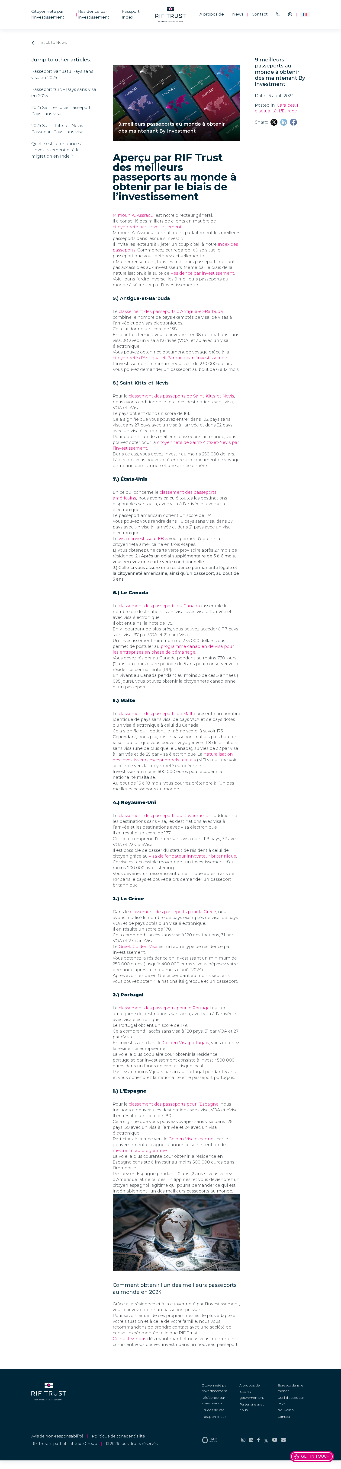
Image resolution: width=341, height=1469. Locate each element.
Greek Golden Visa (138, 946)
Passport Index (131, 14)
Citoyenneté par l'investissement (47, 14)
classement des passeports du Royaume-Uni (166, 815)
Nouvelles (285, 1410)
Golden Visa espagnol (192, 1138)
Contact (260, 14)
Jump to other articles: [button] (61, 60)
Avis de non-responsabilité (57, 1436)
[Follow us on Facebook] (258, 1440)
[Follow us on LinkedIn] (251, 1440)
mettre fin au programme (140, 1150)
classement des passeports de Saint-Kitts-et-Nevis (181, 396)
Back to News (53, 42)
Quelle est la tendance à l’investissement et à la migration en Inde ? (57, 150)
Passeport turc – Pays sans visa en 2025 (63, 92)
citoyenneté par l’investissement (147, 226)
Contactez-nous (129, 1338)
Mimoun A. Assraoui (133, 215)
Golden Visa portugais (186, 1042)
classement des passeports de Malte (157, 713)
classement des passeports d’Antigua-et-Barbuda (171, 311)
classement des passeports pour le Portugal (165, 1008)
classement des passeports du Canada (159, 605)
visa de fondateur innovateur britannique (192, 856)
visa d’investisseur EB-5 (143, 538)
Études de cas (213, 1410)
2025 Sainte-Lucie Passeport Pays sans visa (60, 110)
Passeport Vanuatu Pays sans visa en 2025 (62, 74)
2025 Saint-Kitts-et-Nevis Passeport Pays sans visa (57, 128)
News (238, 14)
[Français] (305, 14)
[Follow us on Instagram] (243, 1440)
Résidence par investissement (93, 14)
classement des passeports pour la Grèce (173, 911)
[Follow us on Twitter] (266, 1440)
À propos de (211, 14)
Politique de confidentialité (118, 1436)
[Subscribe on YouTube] (274, 1440)
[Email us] (283, 1440)
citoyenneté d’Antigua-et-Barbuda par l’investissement (171, 357)
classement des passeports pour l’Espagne (174, 1104)
